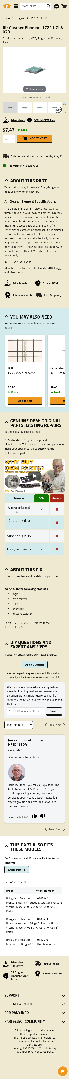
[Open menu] (15, 6)
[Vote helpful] (34, 815)
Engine (20, 18)
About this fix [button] (26, 569)
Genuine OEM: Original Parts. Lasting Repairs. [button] (36, 422)
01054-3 (42, 919)
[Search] (48, 6)
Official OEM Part (44, 120)
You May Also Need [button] (31, 317)
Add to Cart (38, 138)
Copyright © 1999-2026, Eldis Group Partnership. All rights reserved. (34, 1050)
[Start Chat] (63, 1071)
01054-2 (42, 898)
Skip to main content (34, 41)
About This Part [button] (28, 180)
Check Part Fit (16, 870)
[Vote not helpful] (42, 815)
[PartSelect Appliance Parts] (7, 6)
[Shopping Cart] (64, 6)
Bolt (10, 368)
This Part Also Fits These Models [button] (31, 846)
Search (54, 711)
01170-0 (42, 940)
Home (6, 18)
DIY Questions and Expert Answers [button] (30, 644)
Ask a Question (34, 664)
